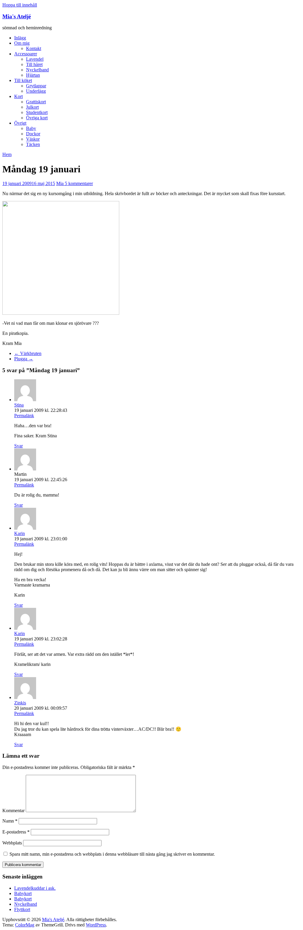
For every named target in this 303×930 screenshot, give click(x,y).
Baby (31, 128)
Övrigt (20, 123)
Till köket (23, 80)
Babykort (23, 893)
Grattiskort (36, 101)
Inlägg (20, 37)
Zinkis (20, 702)
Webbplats (12, 842)
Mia (60, 183)
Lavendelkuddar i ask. (35, 888)
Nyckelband (37, 69)
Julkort (32, 107)
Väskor (33, 139)
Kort (18, 96)
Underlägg (36, 91)
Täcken (33, 144)
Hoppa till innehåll (19, 4)
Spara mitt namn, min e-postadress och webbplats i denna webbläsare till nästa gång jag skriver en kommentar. (112, 854)
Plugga (23, 358)
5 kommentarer (79, 183)
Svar (18, 445)
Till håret (34, 64)
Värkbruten (27, 353)
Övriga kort (37, 117)
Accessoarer (25, 53)
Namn (9, 820)
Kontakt (33, 48)
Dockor (33, 133)
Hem (7, 154)
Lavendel (34, 59)
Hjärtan (33, 75)
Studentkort (37, 112)
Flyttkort (22, 909)
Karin (19, 533)
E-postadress (16, 831)
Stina (19, 404)
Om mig (22, 43)
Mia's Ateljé (16, 16)
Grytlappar (36, 85)
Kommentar (13, 810)
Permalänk (24, 415)
